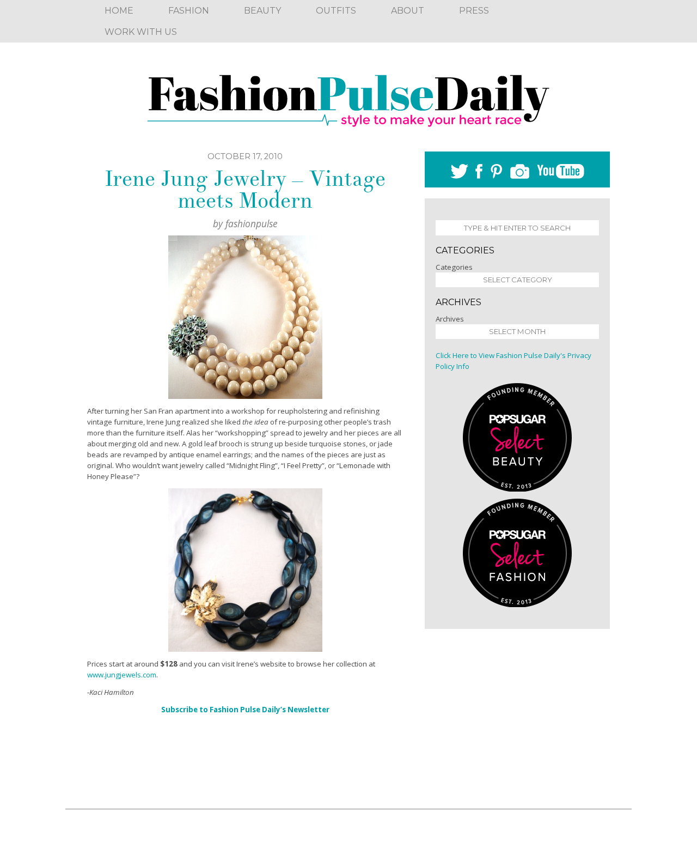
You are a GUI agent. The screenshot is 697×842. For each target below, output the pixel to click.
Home (119, 10)
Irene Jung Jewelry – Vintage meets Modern (245, 189)
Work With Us (141, 32)
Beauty (262, 10)
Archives (450, 319)
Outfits (336, 10)
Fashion (188, 10)
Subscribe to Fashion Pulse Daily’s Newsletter (245, 709)
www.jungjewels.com (121, 675)
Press (474, 10)
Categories (454, 267)
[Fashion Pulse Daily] (348, 97)
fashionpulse (251, 223)
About (407, 10)
